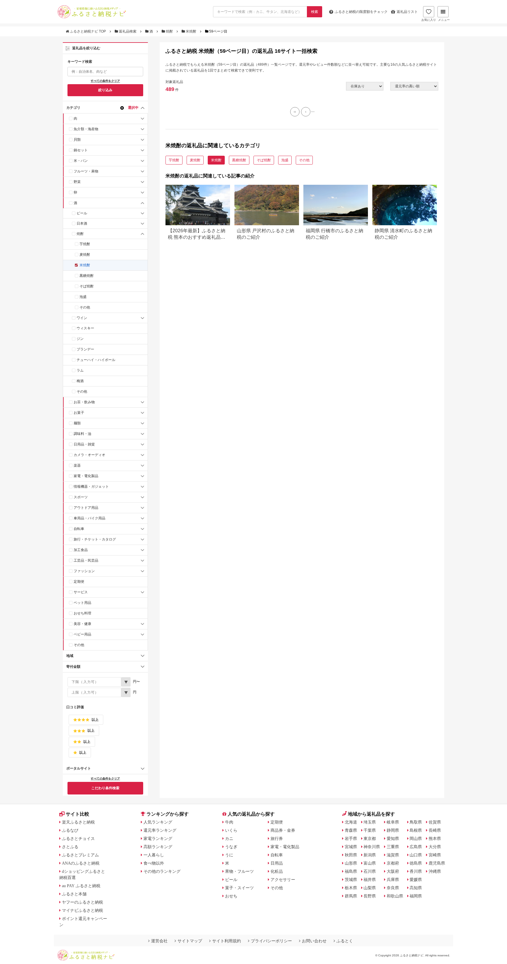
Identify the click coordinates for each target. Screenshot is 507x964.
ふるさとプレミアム (80, 855)
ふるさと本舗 (74, 894)
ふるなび (70, 830)
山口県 (416, 855)
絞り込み (105, 90)
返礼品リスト (407, 12)
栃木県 (351, 888)
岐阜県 (393, 822)
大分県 (435, 847)
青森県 (351, 830)
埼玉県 (370, 822)
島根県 (416, 830)
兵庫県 (393, 879)
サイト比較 (77, 813)
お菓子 (79, 413)
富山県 (370, 863)
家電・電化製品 (86, 476)
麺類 (77, 423)
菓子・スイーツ (239, 888)
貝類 (77, 140)
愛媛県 (416, 879)
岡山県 (416, 838)
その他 (85, 307)
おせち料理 (82, 613)
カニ (229, 838)
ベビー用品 (82, 634)
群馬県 (351, 896)
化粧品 (277, 871)
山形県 (351, 863)
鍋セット (81, 150)
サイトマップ (190, 940)
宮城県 (351, 847)
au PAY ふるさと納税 (81, 886)
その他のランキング (161, 871)
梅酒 (80, 381)
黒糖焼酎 (87, 276)
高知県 (416, 888)
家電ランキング (157, 838)
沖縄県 (435, 871)
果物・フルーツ (239, 871)
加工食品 (81, 550)
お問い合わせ (314, 940)
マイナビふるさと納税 (82, 910)
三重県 (393, 847)
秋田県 (351, 855)
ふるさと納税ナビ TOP (88, 31)
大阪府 (393, 871)
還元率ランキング (159, 830)
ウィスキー (85, 328)
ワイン (82, 318)
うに (229, 855)
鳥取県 (416, 822)
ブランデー (85, 349)
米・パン (81, 161)
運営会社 (159, 940)
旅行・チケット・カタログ (95, 539)
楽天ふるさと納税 (78, 822)
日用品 (277, 863)
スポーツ (81, 497)
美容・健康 (82, 624)
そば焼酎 (87, 286)
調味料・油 (82, 434)
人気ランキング (157, 822)
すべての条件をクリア (105, 80)
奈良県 (393, 888)
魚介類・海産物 (86, 129)
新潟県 (370, 855)
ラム (80, 370)
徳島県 (416, 863)
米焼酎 (191, 31)
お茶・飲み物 (84, 402)
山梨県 (370, 888)
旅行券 (277, 838)
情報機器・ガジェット (91, 486)
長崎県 (435, 830)
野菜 (77, 182)
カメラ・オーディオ (89, 455)
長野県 (370, 896)
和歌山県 (395, 896)
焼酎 (169, 31)
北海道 (351, 822)
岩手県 (351, 838)
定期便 (79, 582)
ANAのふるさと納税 (80, 863)
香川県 (416, 871)
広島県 (416, 847)
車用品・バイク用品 (89, 518)
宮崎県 (435, 855)
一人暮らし (153, 855)
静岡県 (393, 830)
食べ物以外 (153, 863)
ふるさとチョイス (78, 838)
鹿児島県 (437, 863)
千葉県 (370, 830)
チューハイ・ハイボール (96, 360)
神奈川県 (372, 847)
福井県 (370, 879)
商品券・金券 (283, 830)
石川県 (370, 871)
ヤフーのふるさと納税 (82, 902)
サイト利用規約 (226, 940)
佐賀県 (435, 822)
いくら (231, 830)
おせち (231, 896)
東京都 (370, 838)
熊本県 (435, 838)
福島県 (351, 871)
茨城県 (351, 879)
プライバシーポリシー (271, 940)
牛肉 (229, 822)
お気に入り (428, 19)
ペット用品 (82, 603)
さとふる (70, 847)
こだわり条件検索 (105, 788)
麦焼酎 (85, 255)
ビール (82, 213)
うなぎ (231, 847)
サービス (81, 592)
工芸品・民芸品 (86, 560)
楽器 (77, 465)
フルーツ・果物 (86, 171)
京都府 (393, 863)
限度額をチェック (361, 12)
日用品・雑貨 (84, 444)
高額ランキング (157, 847)
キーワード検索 (79, 62)
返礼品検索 (127, 31)
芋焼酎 (85, 244)
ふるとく (345, 940)
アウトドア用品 (86, 508)
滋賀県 (393, 855)
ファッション (84, 571)
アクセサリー (283, 879)
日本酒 (82, 223)
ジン (80, 339)
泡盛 (83, 297)
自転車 (79, 529)
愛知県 (393, 838)
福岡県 (416, 896)
